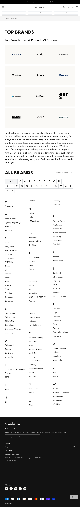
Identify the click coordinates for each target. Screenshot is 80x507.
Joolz (31, 265)
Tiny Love (57, 328)
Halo (31, 217)
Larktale (32, 313)
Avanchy (8, 230)
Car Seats (66, 13)
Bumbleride (9, 297)
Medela (32, 357)
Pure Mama (58, 240)
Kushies (32, 301)
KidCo (31, 289)
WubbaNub (57, 400)
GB (6, 402)
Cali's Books (10, 313)
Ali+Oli (8, 226)
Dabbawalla (10, 345)
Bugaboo (8, 293)
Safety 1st (57, 273)
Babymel (8, 254)
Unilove (56, 352)
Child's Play (10, 321)
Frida (7, 389)
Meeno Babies (35, 361)
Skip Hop (56, 281)
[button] (64, 7)
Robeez (56, 256)
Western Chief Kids (61, 392)
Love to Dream (35, 325)
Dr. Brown (9, 353)
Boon (7, 281)
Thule (55, 324)
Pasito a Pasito (59, 221)
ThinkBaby (57, 320)
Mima (31, 372)
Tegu (55, 312)
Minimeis (32, 376)
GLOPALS (33, 201)
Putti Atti (56, 244)
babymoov (9, 258)
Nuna (31, 392)
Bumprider (9, 301)
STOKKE (56, 288)
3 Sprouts (9, 206)
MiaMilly (32, 364)
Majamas (33, 341)
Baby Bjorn (9, 246)
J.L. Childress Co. (36, 257)
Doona (8, 349)
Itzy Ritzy (32, 245)
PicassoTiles (58, 229)
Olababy (56, 201)
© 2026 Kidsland (10, 504)
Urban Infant (58, 360)
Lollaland (32, 321)
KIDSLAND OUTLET (37, 297)
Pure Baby (57, 236)
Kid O (31, 285)
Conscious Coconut (13, 329)
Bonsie (7, 277)
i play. (31, 233)
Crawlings (9, 333)
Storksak (56, 292)
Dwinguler (9, 357)
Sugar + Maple (59, 296)
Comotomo (9, 325)
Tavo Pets (56, 309)
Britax (7, 289)
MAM (31, 345)
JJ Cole (32, 261)
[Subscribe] (38, 437)
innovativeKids (35, 241)
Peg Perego (57, 225)
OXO (55, 208)
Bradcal (8, 285)
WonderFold (58, 396)
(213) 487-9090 (10, 460)
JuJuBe (32, 269)
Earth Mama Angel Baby (15, 369)
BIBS (6, 270)
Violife (55, 376)
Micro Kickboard (36, 368)
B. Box (7, 243)
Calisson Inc (10, 317)
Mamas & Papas (35, 349)
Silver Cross (58, 277)
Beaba (7, 266)
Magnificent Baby (36, 337)
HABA (31, 213)
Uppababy (57, 356)
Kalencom (33, 281)
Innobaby (33, 237)
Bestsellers (14, 13)
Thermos (56, 316)
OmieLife (56, 204)
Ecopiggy (8, 373)
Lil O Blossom (34, 317)
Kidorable (33, 293)
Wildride (56, 404)
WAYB (55, 389)
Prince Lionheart (59, 232)
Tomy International (60, 332)
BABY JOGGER (11, 250)
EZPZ (7, 377)
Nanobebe (33, 389)
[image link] (40, 423)
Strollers (40, 13)
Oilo (30, 405)
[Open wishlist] (73, 7)
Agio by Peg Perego (13, 222)
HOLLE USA (34, 221)
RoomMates (58, 260)
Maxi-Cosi (33, 353)
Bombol (8, 274)
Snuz (55, 284)
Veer (54, 372)
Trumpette (57, 336)
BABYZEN (9, 262)
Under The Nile (59, 348)
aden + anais (10, 218)
